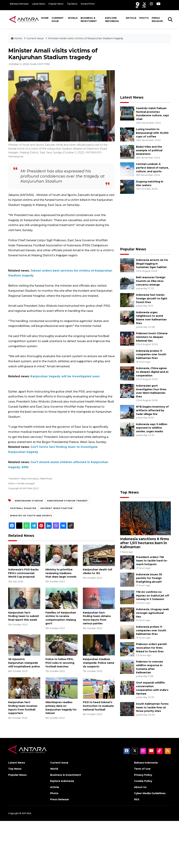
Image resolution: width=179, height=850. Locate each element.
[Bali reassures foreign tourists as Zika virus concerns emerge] (127, 282)
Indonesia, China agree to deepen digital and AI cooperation (152, 372)
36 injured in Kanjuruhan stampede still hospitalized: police (24, 663)
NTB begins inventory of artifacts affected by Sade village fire (152, 410)
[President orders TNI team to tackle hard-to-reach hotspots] (127, 562)
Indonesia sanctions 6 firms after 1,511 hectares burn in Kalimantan (144, 543)
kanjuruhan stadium (29, 500)
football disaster (23, 508)
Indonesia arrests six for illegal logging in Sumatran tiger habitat (152, 263)
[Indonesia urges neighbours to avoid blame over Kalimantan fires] (127, 317)
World (73, 17)
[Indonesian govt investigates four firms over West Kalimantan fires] (127, 390)
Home (45, 17)
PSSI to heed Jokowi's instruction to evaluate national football (98, 706)
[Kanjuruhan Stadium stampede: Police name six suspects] (99, 644)
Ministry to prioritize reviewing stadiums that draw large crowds (60, 573)
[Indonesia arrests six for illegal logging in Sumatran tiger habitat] (127, 265)
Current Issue (58, 19)
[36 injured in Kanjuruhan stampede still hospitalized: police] (24, 644)
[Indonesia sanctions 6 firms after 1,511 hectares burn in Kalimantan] (145, 518)
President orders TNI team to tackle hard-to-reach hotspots (152, 561)
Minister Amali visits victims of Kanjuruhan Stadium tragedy (85, 38)
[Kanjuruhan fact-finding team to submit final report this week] (24, 598)
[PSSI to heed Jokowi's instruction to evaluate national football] (99, 687)
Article (131, 17)
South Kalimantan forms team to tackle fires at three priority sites (152, 707)
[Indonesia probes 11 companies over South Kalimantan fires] (127, 356)
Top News (72, 3)
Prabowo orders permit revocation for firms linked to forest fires (151, 648)
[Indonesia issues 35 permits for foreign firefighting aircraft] (127, 579)
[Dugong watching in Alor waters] (127, 186)
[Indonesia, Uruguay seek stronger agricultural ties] (127, 614)
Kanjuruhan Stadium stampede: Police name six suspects (98, 663)
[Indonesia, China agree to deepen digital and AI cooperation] (127, 373)
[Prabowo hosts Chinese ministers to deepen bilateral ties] (127, 338)
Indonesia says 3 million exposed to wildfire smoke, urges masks (151, 428)
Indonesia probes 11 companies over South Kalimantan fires (151, 354)
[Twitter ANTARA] (144, 3)
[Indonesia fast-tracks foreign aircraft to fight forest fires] (127, 299)
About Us (140, 787)
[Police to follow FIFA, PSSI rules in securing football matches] (61, 644)
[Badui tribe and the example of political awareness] (127, 151)
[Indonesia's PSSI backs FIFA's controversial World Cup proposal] (24, 555)
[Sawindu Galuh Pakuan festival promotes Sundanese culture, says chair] (127, 113)
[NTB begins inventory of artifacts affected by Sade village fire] (127, 411)
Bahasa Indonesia (19, 3)
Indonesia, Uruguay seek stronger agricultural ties (152, 613)
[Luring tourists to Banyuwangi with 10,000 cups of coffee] (127, 134)
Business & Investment (89, 19)
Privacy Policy (143, 774)
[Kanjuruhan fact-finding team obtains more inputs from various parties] (99, 598)
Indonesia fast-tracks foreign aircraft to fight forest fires (151, 298)
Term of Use (142, 768)
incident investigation (56, 508)
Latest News (38, 3)
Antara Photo (88, 3)
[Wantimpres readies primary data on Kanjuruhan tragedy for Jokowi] (61, 687)
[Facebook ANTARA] (137, 3)
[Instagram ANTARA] (151, 3)
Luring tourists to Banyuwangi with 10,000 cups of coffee (152, 133)
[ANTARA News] (24, 19)
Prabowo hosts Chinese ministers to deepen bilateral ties (152, 337)
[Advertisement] (146, 69)
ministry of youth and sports (31, 515)
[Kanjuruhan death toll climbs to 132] (99, 555)
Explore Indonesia (112, 19)
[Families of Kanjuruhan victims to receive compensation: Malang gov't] (61, 598)
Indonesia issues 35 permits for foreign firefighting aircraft (149, 578)
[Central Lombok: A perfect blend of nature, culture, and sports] (127, 169)
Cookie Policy (143, 781)
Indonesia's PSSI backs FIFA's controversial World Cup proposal (23, 573)
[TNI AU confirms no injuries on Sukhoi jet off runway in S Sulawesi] (127, 597)
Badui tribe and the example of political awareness (149, 150)
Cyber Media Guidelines (150, 793)
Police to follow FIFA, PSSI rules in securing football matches (59, 663)
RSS (136, 799)
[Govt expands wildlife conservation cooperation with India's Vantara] (127, 687)
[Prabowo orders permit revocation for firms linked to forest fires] (127, 649)
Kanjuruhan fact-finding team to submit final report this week (23, 616)
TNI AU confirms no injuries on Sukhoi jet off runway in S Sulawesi (152, 595)
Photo (144, 17)
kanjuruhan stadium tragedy (67, 500)
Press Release (157, 19)
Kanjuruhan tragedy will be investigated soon (65, 376)
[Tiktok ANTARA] (137, 6)
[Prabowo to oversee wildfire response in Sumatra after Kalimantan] (127, 666)
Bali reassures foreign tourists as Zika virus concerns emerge (150, 281)
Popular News (56, 3)
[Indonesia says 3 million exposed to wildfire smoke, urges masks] (127, 429)
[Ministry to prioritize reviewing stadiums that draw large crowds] (61, 555)
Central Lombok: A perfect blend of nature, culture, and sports (152, 167)
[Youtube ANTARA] (158, 3)
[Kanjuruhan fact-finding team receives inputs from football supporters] (24, 687)
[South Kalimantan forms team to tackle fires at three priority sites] (127, 708)
